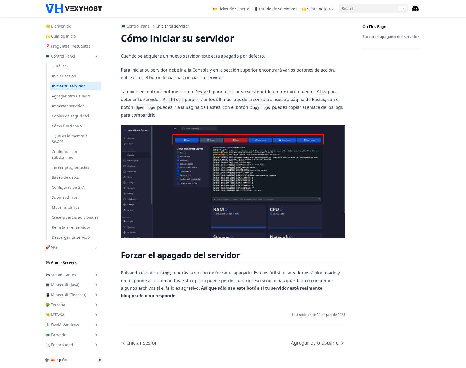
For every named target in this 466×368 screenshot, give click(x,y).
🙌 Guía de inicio (60, 36)
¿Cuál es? (60, 66)
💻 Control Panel (60, 56)
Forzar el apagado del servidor (390, 36)
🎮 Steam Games (60, 274)
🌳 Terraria (55, 304)
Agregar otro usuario (71, 96)
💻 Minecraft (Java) (62, 284)
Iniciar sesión (64, 76)
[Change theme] (100, 360)
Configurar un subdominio (64, 154)
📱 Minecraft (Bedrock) (65, 294)
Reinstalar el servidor (71, 227)
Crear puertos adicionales (75, 217)
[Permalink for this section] (245, 255)
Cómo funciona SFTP (70, 126)
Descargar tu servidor (71, 237)
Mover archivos (65, 207)
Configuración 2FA (68, 187)
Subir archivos (65, 197)
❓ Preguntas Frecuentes (68, 46)
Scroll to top (371, 61)
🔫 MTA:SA (54, 314)
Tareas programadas (70, 167)
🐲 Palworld (56, 334)
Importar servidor (68, 106)
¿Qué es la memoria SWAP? (70, 138)
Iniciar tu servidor (68, 86)
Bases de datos (65, 177)
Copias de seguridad (70, 116)
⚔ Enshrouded (59, 344)
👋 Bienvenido (58, 26)
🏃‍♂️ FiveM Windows (62, 324)
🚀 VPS (51, 247)
